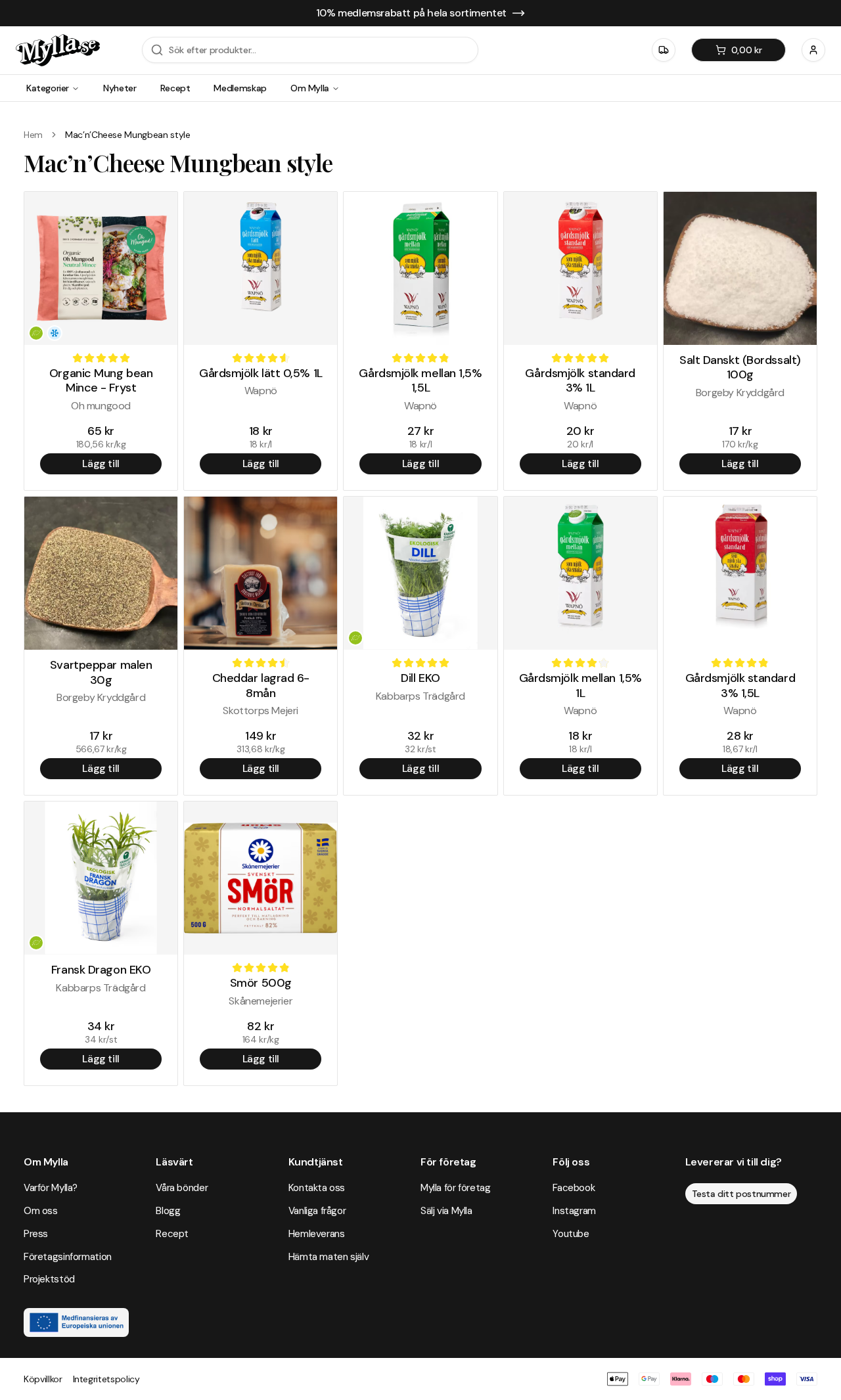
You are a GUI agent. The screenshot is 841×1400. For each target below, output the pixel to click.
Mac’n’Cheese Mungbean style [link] (128, 135)
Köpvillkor (43, 1379)
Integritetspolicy (106, 1379)
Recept (175, 88)
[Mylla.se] (58, 50)
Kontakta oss (316, 1187)
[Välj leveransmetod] (663, 50)
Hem (33, 135)
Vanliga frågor (317, 1210)
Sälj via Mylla (446, 1210)
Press (36, 1233)
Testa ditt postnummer (741, 1194)
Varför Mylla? (51, 1187)
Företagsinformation (68, 1256)
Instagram (574, 1210)
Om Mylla (309, 88)
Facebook (574, 1187)
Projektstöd (49, 1279)
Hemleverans (316, 1233)
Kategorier (47, 88)
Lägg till (100, 463)
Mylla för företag (455, 1187)
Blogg (168, 1210)
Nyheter (120, 88)
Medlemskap (240, 88)
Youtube (571, 1233)
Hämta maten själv (328, 1256)
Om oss (41, 1210)
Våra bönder (182, 1187)
